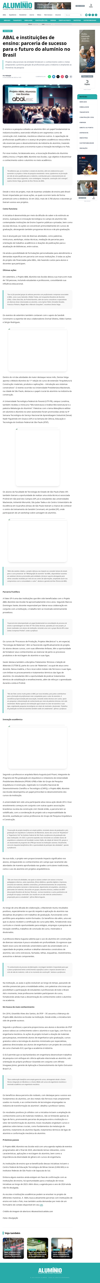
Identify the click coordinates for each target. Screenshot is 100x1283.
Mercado (7, 20)
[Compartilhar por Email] (66, 76)
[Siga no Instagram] (62, 76)
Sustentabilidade (90, 20)
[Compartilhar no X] (58, 76)
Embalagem (28, 20)
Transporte (17, 20)
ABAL (4, 15)
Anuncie (58, 15)
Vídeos (39, 15)
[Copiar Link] (70, 76)
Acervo (32, 15)
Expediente (12, 15)
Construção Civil (41, 20)
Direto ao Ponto (65, 20)
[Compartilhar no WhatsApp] (49, 76)
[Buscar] (81, 15)
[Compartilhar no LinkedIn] (53, 76)
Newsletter (23, 15)
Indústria (77, 20)
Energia (53, 20)
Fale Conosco (48, 15)
